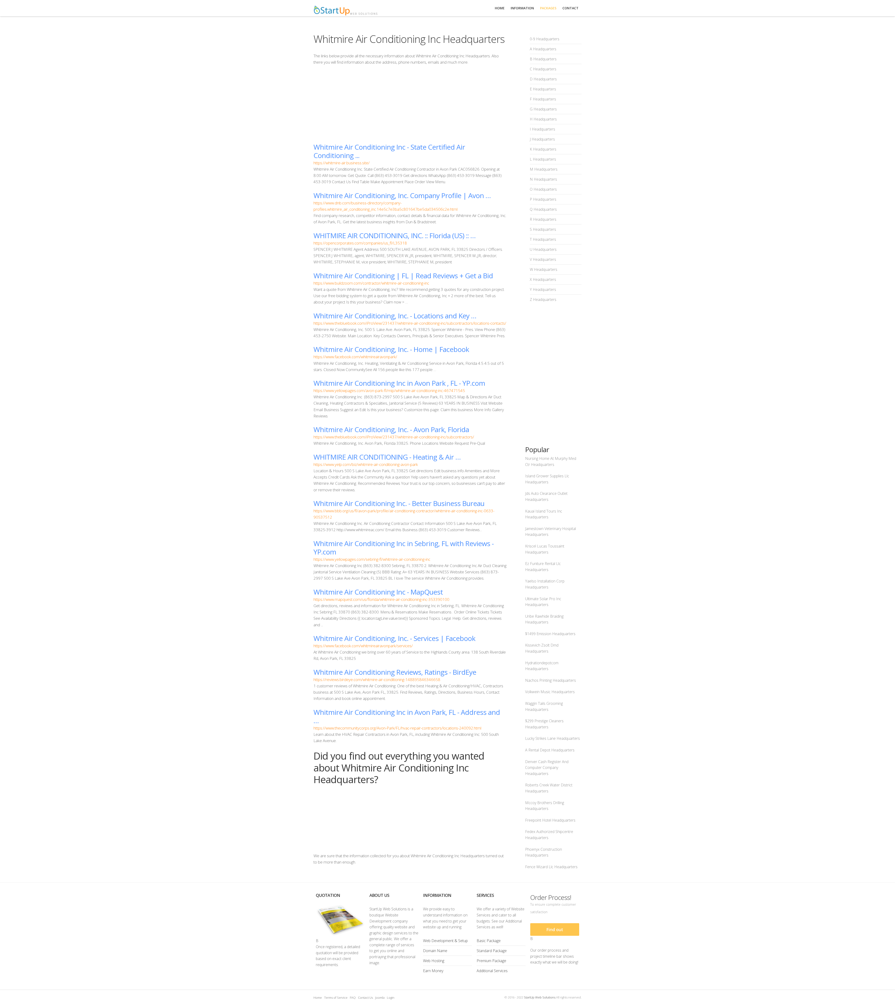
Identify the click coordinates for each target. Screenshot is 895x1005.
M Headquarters (544, 169)
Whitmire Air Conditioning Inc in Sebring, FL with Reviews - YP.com (403, 548)
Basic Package (489, 940)
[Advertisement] (409, 104)
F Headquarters (543, 99)
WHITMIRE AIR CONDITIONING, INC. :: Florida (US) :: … (394, 235)
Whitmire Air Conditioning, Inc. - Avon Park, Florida (391, 429)
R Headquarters (543, 219)
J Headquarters (542, 139)
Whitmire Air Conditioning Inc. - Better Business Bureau (398, 503)
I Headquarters (542, 129)
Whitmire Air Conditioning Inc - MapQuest (378, 592)
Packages (548, 8)
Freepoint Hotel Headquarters (550, 820)
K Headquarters (543, 149)
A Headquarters (543, 49)
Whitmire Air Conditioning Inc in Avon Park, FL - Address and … (406, 716)
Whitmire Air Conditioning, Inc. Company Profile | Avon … (402, 195)
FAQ (353, 997)
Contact (570, 8)
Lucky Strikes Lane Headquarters (552, 738)
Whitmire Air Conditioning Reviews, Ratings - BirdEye (394, 672)
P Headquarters (543, 199)
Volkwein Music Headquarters (550, 691)
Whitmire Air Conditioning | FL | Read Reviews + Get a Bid (403, 275)
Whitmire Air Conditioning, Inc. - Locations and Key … (394, 315)
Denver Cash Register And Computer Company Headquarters (546, 767)
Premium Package (491, 960)
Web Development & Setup (445, 940)
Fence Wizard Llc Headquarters (551, 866)
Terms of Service (336, 997)
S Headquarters (543, 229)
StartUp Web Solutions (539, 997)
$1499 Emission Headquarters (550, 633)
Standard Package (492, 950)
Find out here (554, 931)
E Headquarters (543, 89)
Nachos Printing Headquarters (550, 680)
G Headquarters (543, 109)
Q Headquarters (543, 209)
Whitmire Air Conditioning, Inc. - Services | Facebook (394, 638)
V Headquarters (543, 259)
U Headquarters (543, 249)
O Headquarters (543, 189)
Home (317, 997)
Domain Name (435, 950)
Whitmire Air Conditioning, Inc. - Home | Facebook (391, 349)
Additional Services (492, 970)
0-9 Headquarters (544, 38)
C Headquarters (543, 69)
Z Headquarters (543, 299)
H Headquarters (543, 119)
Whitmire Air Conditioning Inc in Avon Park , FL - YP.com (399, 383)
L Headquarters (543, 159)
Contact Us (365, 997)
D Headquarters (543, 79)
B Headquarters (543, 59)
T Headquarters (543, 239)
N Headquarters (543, 179)
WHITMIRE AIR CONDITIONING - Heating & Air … (387, 457)
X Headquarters (543, 279)
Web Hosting (433, 960)
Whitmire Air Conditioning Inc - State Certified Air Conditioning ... (389, 151)
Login (390, 997)
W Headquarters (543, 269)
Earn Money (433, 970)
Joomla (380, 997)
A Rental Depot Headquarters (550, 750)
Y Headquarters (543, 289)
